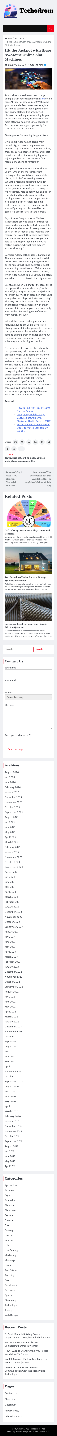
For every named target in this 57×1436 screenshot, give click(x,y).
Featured (9, 455)
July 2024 (10, 877)
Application (11, 1185)
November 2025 (13, 802)
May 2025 (10, 832)
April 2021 (10, 1066)
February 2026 (13, 787)
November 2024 (13, 857)
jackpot (17, 458)
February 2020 (13, 1116)
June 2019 (10, 1156)
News (8, 1265)
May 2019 (10, 1161)
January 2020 (12, 1121)
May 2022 (10, 1006)
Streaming (10, 1300)
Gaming (9, 1230)
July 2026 (10, 777)
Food (7, 1225)
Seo (7, 1280)
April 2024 (10, 892)
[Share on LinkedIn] (28, 442)
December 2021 (13, 1026)
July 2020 (10, 1091)
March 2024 (11, 897)
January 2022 (12, 1021)
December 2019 (13, 1126)
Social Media (11, 1285)
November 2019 (13, 1131)
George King (36, 65)
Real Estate (11, 1270)
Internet (9, 1240)
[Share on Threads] (14, 448)
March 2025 (11, 842)
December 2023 (13, 912)
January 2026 (12, 792)
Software (10, 1290)
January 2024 (12, 907)
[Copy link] (21, 448)
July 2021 (9, 1051)
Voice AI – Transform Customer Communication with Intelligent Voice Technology (25, 1371)
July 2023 (10, 936)
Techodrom (35, 1429)
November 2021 (13, 1031)
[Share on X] (22, 442)
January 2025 (12, 852)
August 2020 (12, 1086)
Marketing (10, 1255)
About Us (10, 1399)
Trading (9, 1310)
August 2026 (12, 772)
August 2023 (12, 932)
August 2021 (11, 1046)
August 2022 (12, 991)
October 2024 (12, 862)
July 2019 (9, 1151)
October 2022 (12, 981)
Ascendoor (21, 1431)
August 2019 (11, 1146)
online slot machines (33, 458)
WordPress (44, 1431)
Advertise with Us (14, 1416)
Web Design (11, 1315)
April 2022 (10, 1011)
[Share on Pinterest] (42, 442)
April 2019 (10, 1166)
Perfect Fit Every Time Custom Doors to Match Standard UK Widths (33, 428)
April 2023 (10, 951)
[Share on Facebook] (15, 442)
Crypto (8, 1195)
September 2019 (13, 1141)
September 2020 (14, 1081)
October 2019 (12, 1136)
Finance (9, 1220)
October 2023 (12, 922)
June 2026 (10, 782)
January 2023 (12, 966)
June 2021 (10, 1056)
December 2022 (13, 971)
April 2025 (10, 837)
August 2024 (12, 872)
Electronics (10, 1210)
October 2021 (12, 1036)
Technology (11, 1305)
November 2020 (13, 1071)
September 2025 (14, 812)
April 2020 (10, 1106)
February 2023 (12, 961)
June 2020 (10, 1096)
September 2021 (13, 1041)
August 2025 (12, 817)
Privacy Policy (12, 1410)
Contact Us (11, 1393)
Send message (15, 749)
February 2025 (12, 847)
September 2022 (14, 986)
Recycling (10, 1275)
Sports (8, 1295)
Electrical (9, 1205)
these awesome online (23, 461)
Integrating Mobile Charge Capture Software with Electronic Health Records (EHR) (34, 418)
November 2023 (13, 917)
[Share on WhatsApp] (35, 442)
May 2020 (10, 1101)
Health (8, 1235)
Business (9, 1190)
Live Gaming (11, 1250)
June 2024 (10, 882)
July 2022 (10, 996)
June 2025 (10, 827)
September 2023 (14, 927)
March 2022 (11, 1016)
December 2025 (13, 797)
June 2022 (10, 1001)
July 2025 (10, 822)
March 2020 (11, 1111)
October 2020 (12, 1076)
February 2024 (13, 902)
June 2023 (10, 941)
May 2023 (10, 946)
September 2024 (14, 867)
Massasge (10, 1260)
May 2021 (10, 1061)
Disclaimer (10, 1404)
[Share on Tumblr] (7, 448)
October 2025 (12, 807)
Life (7, 1245)
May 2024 (10, 887)
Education (10, 1200)
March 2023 (11, 956)
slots (7, 461)
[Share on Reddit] (48, 442)
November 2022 (13, 976)
